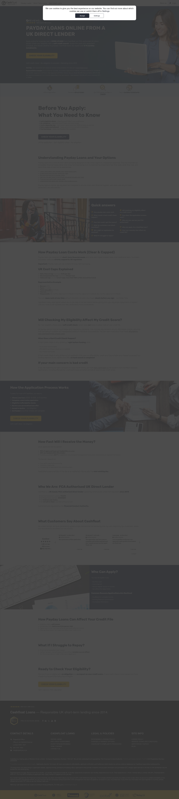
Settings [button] (106, 11)
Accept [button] (82, 15)
